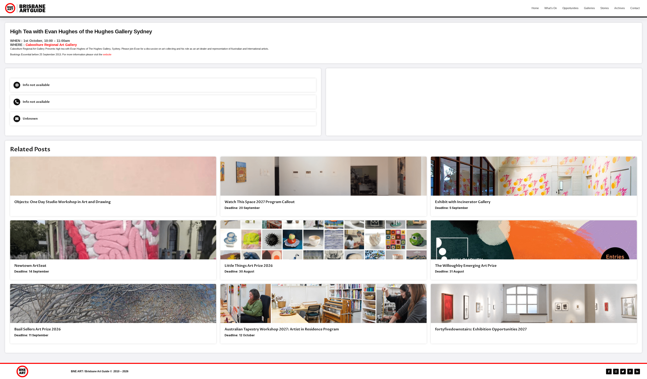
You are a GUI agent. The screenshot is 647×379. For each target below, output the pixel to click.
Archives (619, 8)
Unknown (30, 119)
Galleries (589, 8)
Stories (604, 8)
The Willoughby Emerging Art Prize (466, 265)
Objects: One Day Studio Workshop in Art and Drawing (62, 202)
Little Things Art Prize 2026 (249, 265)
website (107, 54)
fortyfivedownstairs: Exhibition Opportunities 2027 (481, 329)
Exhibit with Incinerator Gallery (462, 202)
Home (535, 8)
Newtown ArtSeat (30, 265)
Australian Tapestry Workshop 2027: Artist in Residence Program (282, 329)
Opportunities (570, 8)
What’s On (550, 8)
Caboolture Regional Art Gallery (51, 45)
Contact (635, 8)
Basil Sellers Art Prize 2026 (37, 329)
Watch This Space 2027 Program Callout (260, 202)
